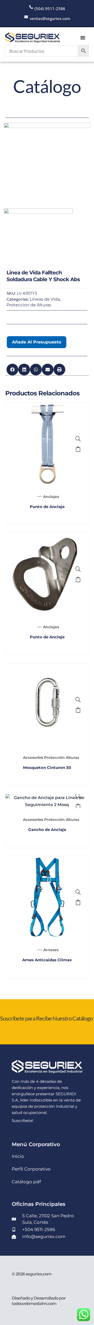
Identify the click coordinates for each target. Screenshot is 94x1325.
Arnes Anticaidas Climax (47, 959)
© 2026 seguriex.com (31, 1274)
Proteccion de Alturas (29, 304)
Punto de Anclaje (47, 506)
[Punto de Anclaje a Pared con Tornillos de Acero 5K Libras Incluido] (78, 569)
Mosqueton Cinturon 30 (47, 767)
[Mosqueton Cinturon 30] (78, 700)
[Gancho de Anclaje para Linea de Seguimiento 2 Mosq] (78, 796)
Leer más (78, 449)
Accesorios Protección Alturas (51, 757)
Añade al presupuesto (36, 342)
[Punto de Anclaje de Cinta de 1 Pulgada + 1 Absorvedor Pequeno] (78, 439)
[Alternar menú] (82, 37)
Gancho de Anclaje (47, 829)
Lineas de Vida (45, 299)
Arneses (50, 950)
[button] (12, 369)
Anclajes (51, 496)
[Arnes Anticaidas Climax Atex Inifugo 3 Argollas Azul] (78, 892)
